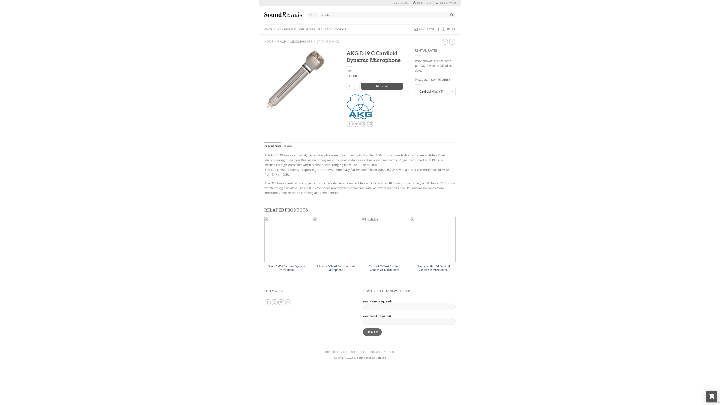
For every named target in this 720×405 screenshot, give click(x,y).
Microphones (301, 42)
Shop (282, 42)
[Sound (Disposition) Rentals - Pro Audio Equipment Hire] (283, 15)
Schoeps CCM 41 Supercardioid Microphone (335, 268)
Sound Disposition (336, 352)
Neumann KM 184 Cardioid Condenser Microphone (433, 268)
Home (268, 42)
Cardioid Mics (328, 42)
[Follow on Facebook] (438, 29)
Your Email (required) (377, 316)
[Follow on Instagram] (443, 29)
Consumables (287, 29)
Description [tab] (272, 146)
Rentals (269, 29)
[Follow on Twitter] (448, 29)
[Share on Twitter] (356, 124)
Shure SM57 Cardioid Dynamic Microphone (286, 268)
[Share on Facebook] (350, 124)
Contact (340, 29)
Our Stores (307, 29)
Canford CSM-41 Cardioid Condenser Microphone (384, 268)
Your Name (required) (377, 301)
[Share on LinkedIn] (370, 124)
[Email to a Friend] (363, 124)
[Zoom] (269, 106)
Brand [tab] (288, 146)
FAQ (319, 29)
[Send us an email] (453, 29)
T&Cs (328, 29)
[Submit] (451, 15)
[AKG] (360, 107)
